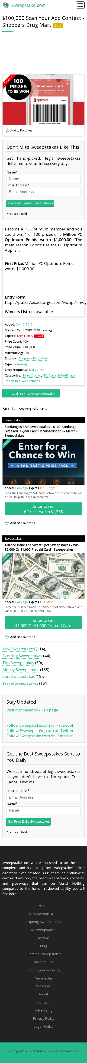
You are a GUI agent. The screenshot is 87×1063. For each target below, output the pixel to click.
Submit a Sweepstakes (43, 954)
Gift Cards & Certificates (59, 375)
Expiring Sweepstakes (22, 655)
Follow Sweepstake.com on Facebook (40, 725)
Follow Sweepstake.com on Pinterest (39, 735)
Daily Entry (36, 369)
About (43, 994)
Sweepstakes (13, 420)
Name (11, 172)
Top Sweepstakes (18, 662)
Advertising (43, 1010)
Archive (43, 937)
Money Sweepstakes (20, 669)
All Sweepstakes (43, 929)
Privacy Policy (43, 1018)
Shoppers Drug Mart (33, 358)
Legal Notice (44, 1026)
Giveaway (20, 364)
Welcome (43, 986)
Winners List (43, 962)
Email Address (17, 185)
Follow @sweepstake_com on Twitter (40, 730)
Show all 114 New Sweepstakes (31, 393)
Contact (43, 1002)
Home (43, 905)
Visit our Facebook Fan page (32, 710)
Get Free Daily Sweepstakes (29, 821)
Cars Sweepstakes (18, 676)
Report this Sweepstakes (22, 381)
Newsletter (44, 978)
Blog (43, 946)
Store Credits (32, 375)
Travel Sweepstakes (20, 683)
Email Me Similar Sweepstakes (30, 203)
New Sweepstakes (18, 648)
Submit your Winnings (43, 970)
